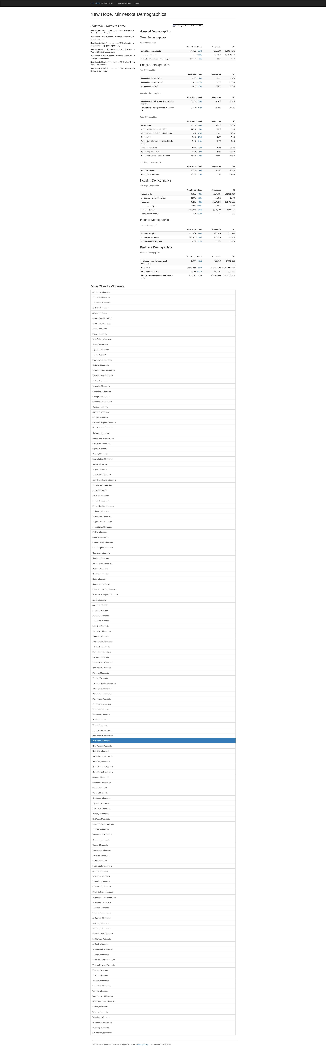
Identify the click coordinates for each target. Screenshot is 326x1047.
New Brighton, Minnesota (102, 735)
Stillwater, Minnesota (100, 923)
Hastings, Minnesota (100, 558)
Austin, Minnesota (99, 329)
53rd (200, 51)
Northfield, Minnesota (101, 762)
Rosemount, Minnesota (101, 850)
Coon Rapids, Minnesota (102, 428)
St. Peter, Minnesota (100, 955)
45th (200, 194)
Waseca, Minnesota (100, 991)
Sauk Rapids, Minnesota (102, 866)
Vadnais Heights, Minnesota (103, 965)
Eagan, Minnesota (99, 469)
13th (200, 148)
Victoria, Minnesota (100, 970)
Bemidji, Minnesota (100, 344)
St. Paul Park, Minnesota (102, 949)
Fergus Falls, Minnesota (102, 522)
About (136, 3)
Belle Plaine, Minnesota (101, 339)
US (92, 3)
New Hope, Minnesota (101, 741)
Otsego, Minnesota (100, 793)
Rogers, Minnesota (100, 845)
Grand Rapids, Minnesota (102, 548)
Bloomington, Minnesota (102, 360)
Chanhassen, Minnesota (102, 402)
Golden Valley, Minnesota (102, 542)
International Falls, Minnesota (104, 589)
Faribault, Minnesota (100, 511)
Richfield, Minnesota (100, 829)
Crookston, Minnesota (101, 443)
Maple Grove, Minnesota (102, 662)
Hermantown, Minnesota (102, 563)
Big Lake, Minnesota (100, 350)
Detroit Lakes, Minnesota (102, 459)
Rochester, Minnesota (101, 840)
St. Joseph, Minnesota (101, 928)
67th (200, 108)
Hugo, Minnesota (99, 579)
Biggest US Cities (124, 3)
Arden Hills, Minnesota (101, 323)
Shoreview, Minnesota (101, 881)
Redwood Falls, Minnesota (103, 824)
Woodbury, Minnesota (101, 1017)
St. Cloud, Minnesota (100, 908)
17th (200, 86)
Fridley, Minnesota (99, 532)
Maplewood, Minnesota (101, 668)
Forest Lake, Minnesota (102, 527)
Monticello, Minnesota (101, 709)
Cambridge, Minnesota (101, 391)
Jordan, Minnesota (99, 605)
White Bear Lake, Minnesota (103, 1001)
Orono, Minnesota (99, 788)
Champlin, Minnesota (101, 396)
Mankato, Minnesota (100, 657)
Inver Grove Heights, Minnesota (105, 595)
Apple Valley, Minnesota (102, 318)
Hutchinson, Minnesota (101, 584)
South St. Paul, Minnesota (102, 892)
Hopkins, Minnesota (100, 574)
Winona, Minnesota (100, 1012)
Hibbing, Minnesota (100, 569)
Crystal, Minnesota (99, 449)
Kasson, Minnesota (100, 610)
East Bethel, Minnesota (101, 475)
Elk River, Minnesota (100, 496)
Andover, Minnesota (100, 308)
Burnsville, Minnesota (101, 386)
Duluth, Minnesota (99, 464)
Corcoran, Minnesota (100, 433)
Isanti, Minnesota (99, 600)
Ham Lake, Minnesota (101, 553)
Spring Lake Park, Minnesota (104, 897)
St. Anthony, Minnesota (101, 902)
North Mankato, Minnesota (103, 767)
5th (200, 129)
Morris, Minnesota (99, 720)
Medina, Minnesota (100, 678)
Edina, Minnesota (99, 490)
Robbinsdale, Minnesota (102, 835)
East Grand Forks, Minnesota (104, 480)
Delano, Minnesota (100, 454)
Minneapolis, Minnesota (102, 689)
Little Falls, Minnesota (101, 647)
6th (200, 170)
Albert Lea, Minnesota (101, 292)
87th (200, 133)
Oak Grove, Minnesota (101, 782)
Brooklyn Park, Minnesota (102, 376)
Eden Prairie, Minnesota (102, 485)
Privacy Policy (142, 1044)
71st (200, 261)
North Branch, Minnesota (102, 756)
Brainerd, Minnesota (100, 365)
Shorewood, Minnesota (101, 887)
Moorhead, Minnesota (101, 715)
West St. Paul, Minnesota (102, 996)
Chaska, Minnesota (100, 407)
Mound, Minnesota (99, 725)
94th (200, 237)
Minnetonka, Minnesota (101, 694)
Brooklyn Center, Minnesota (103, 370)
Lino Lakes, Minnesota (101, 631)
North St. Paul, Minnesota (102, 772)
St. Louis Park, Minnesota (102, 934)
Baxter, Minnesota (99, 334)
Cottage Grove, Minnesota (103, 438)
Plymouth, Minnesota (100, 803)
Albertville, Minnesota (101, 297)
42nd (200, 137)
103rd (199, 82)
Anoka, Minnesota (99, 313)
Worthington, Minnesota (102, 1022)
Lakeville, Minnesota (100, 626)
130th (199, 206)
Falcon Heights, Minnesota (103, 506)
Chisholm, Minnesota (100, 412)
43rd (200, 241)
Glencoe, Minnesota (100, 537)
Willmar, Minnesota (100, 1007)
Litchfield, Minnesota (100, 636)
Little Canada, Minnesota (102, 642)
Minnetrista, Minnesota (101, 699)
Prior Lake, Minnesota (101, 808)
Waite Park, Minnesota (101, 986)
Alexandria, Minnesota (101, 303)
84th (200, 267)
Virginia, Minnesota (100, 975)
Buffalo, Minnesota (99, 381)
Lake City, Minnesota (100, 616)
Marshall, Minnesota (100, 673)
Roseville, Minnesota (100, 855)
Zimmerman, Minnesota (102, 1033)
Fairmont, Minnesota (100, 501)
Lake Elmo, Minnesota (101, 621)
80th (200, 233)
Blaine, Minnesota (99, 355)
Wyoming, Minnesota (100, 1028)
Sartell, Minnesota (99, 861)
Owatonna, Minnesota (101, 798)
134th (199, 125)
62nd (200, 210)
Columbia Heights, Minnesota (104, 423)
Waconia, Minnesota (100, 981)
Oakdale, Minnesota (100, 777)
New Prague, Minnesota (102, 746)
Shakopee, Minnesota (101, 876)
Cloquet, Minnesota (100, 417)
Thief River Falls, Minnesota (103, 960)
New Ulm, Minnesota (100, 751)
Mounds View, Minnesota (102, 730)
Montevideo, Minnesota (101, 704)
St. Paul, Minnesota (100, 944)
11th (200, 198)
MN (98, 3)
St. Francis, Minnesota (101, 918)
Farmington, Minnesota (101, 516)
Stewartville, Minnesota (101, 913)
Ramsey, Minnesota (100, 814)
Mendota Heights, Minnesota (104, 683)
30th (200, 151)
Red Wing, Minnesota (101, 819)
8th (200, 59)
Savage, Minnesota (100, 871)
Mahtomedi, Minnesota (101, 652)
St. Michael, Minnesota (101, 939)
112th (199, 55)
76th (200, 78)
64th (200, 141)
